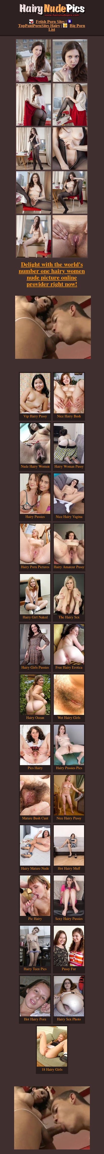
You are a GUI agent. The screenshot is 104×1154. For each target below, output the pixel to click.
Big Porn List (66, 27)
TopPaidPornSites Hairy (39, 25)
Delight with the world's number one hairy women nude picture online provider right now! (52, 274)
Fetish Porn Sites (50, 21)
